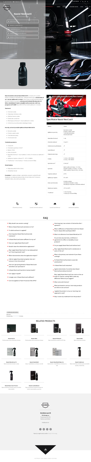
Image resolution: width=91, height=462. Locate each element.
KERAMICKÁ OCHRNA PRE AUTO (16, 25)
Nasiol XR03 (80, 338)
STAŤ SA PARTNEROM (74, 1)
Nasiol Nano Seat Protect (11, 385)
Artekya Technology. (52, 433)
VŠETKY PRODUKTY (14, 21)
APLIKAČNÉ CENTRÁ (74, 6)
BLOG (86, 6)
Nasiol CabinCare (79, 362)
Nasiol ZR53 (34, 338)
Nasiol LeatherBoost (34, 385)
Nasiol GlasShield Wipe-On (57, 362)
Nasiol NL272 (11, 338)
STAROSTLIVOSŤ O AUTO (15, 29)
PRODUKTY (65, 6)
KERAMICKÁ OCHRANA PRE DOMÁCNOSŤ (18, 33)
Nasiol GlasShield (34, 362)
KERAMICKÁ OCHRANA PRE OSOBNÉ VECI (18, 37)
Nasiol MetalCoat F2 (11, 362)
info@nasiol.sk (17, 1)
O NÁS (81, 6)
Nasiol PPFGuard (57, 338)
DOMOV (58, 6)
